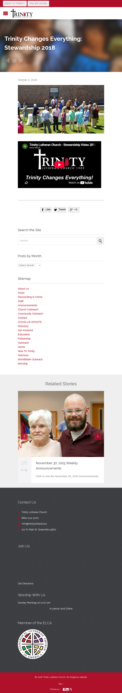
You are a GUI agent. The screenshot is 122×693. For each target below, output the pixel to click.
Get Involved (25, 330)
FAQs (21, 292)
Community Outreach (30, 313)
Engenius (74, 677)
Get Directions (25, 583)
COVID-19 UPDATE (30, 321)
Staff (20, 301)
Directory (23, 326)
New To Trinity (26, 351)
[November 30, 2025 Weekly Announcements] (61, 424)
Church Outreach (28, 309)
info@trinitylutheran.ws (32, 523)
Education (24, 334)
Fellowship (24, 338)
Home (21, 346)
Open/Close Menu (5, 13)
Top (60, 684)
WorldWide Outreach (30, 359)
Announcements (27, 305)
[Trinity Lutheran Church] (21, 13)
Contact (22, 317)
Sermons (23, 355)
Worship (23, 363)
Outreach (23, 342)
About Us (23, 288)
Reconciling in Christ (30, 297)
